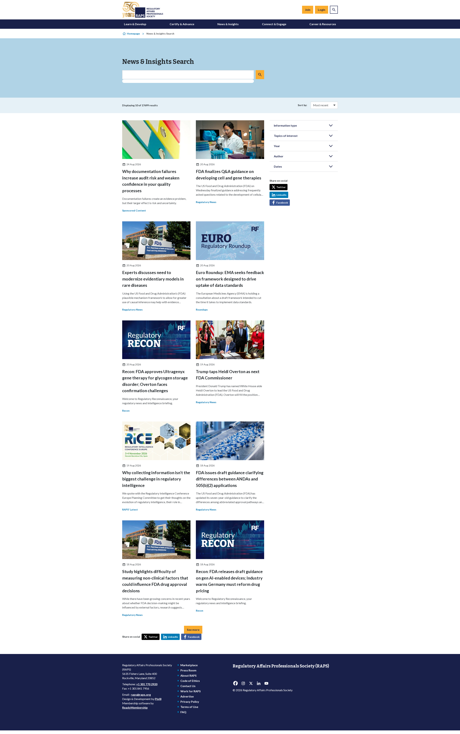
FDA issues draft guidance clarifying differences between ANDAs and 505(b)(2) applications (229, 479)
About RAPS (188, 675)
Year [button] (277, 146)
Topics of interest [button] (286, 135)
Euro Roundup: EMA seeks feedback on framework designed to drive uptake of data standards (230, 279)
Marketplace (189, 665)
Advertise (187, 696)
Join (307, 9)
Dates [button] (278, 166)
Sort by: (302, 105)
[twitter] (251, 683)
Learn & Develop (135, 24)
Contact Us (188, 686)
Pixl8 (158, 699)
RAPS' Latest (130, 509)
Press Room (188, 670)
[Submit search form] (260, 74)
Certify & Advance (182, 24)
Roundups (202, 309)
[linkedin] (258, 683)
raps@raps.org (141, 694)
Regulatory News (206, 202)
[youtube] (266, 683)
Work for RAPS (190, 691)
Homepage (133, 33)
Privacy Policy (189, 701)
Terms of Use (189, 706)
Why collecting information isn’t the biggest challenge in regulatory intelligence (156, 479)
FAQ (183, 712)
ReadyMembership (135, 707)
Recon (126, 410)
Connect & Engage (274, 24)
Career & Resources (322, 24)
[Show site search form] (334, 10)
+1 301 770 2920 (146, 684)
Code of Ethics (190, 680)
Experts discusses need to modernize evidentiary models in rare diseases (153, 279)
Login (321, 9)
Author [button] (278, 156)
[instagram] (243, 683)
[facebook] (235, 683)
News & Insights (228, 24)
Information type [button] (285, 125)
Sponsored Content (134, 210)
